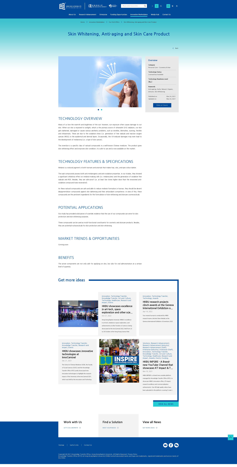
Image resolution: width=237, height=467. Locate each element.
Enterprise (103, 14)
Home (83, 22)
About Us (72, 14)
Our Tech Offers (114, 22)
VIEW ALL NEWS (165, 404)
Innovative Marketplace (139, 14)
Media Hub (155, 14)
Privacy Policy (132, 454)
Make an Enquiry (162, 105)
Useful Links (74, 445)
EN (168, 6)
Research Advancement (87, 14)
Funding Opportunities (118, 14)
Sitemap (61, 445)
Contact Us (166, 14)
